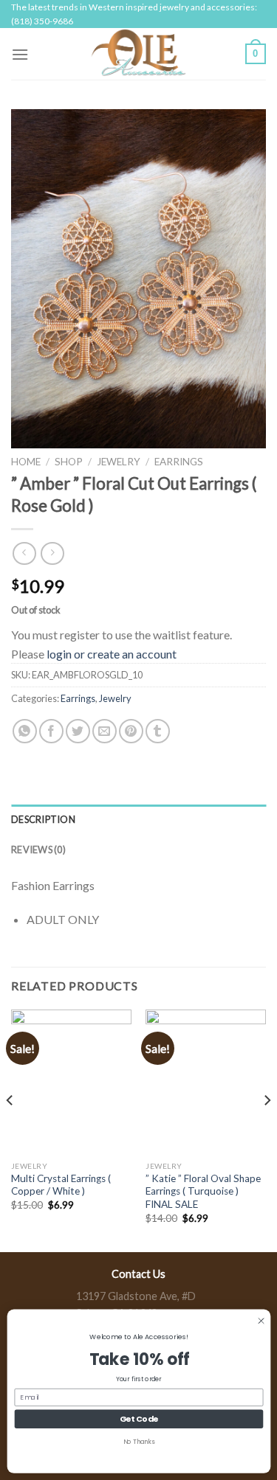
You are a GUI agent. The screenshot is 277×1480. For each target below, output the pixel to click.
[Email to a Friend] (104, 731)
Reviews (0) (38, 849)
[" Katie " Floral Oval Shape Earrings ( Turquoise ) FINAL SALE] (206, 1081)
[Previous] (10, 1129)
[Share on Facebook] (51, 731)
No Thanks (138, 1441)
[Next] (266, 1129)
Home (26, 462)
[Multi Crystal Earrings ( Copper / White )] (71, 1081)
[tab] (138, 819)
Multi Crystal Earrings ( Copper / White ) (61, 1185)
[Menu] (20, 54)
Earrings (178, 462)
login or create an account (112, 654)
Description (43, 819)
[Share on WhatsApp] (25, 731)
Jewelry (118, 462)
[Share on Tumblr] (158, 731)
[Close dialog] (260, 1320)
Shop (69, 462)
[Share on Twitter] (78, 731)
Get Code (138, 1418)
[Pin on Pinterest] (131, 731)
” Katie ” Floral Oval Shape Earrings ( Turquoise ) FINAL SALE (203, 1191)
